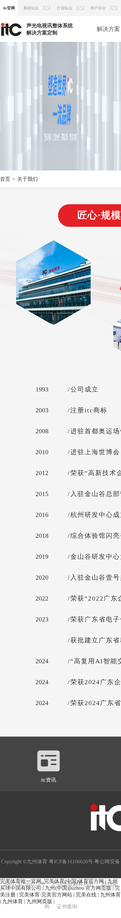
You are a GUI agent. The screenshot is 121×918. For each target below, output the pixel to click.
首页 (5, 179)
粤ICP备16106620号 (70, 861)
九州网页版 (39, 901)
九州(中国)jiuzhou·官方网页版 (78, 888)
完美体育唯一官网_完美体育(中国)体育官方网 (52, 881)
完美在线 (86, 894)
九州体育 (110, 894)
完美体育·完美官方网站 (45, 894)
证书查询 (66, 906)
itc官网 (9, 8)
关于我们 (27, 179)
